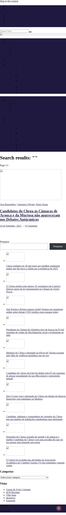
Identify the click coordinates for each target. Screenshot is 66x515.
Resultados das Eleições (30, 86)
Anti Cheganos (13, 59)
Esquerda (10, 500)
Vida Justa (11, 495)
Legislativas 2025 (20, 67)
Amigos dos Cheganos (23, 56)
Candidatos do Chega (28, 75)
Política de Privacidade (17, 6)
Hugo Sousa (42, 204)
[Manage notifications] (58, 508)
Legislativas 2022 (20, 78)
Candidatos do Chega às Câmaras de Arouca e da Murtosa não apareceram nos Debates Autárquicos (30, 215)
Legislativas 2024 (20, 73)
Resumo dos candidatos (29, 89)
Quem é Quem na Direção (25, 45)
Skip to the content (9, 1)
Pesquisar (4, 241)
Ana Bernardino (8, 204)
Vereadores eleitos (27, 92)
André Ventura (19, 48)
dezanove (10, 498)
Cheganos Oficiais (21, 50)
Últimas (10, 39)
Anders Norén (17, 511)
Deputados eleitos (27, 70)
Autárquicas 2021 (20, 84)
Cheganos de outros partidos (26, 53)
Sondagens (11, 62)
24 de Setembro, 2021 (10, 226)
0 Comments (31, 226)
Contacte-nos (12, 9)
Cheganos (13, 506)
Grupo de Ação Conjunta (18, 489)
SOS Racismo (13, 492)
